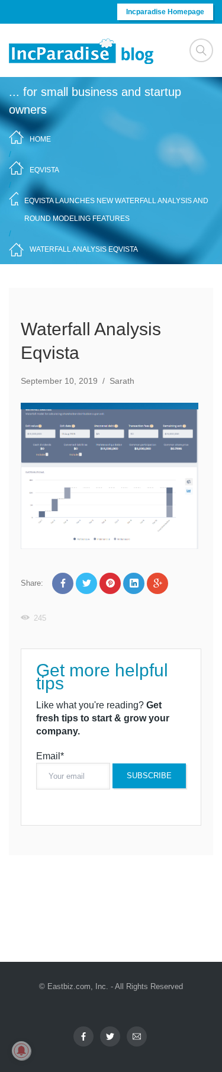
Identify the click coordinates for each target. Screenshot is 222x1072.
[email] (137, 1036)
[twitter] (110, 1036)
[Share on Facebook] (62, 583)
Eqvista (44, 170)
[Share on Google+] (157, 583)
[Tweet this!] (86, 583)
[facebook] (83, 1036)
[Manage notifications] (21, 1050)
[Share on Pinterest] (110, 583)
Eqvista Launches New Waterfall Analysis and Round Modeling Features (116, 210)
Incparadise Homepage (165, 12)
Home (40, 139)
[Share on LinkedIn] (133, 583)
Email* (50, 756)
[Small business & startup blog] (82, 51)
